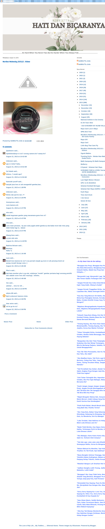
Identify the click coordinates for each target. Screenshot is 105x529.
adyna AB (9, 293)
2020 (81, 81)
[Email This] (37, 141)
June (83, 207)
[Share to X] (40, 141)
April (83, 213)
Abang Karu (10, 235)
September (85, 114)
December (85, 105)
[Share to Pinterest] (43, 141)
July (83, 204)
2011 (81, 229)
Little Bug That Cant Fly (89, 145)
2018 (81, 87)
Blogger (93, 525)
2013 (81, 102)
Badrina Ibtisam (12, 245)
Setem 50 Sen (86, 201)
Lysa (8, 258)
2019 (81, 84)
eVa (7, 223)
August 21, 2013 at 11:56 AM (16, 177)
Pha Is (8, 270)
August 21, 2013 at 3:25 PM (16, 198)
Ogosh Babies (86, 153)
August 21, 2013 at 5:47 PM (16, 218)
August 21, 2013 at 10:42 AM (16, 156)
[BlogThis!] (39, 141)
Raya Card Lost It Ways (89, 129)
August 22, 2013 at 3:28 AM (16, 266)
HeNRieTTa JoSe (84, 61)
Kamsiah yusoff (12, 181)
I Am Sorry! (85, 198)
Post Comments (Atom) (43, 328)
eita (7, 212)
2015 (81, 96)
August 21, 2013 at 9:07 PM (16, 231)
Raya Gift (84, 139)
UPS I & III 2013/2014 (88, 183)
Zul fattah (9, 171)
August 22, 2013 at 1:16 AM (16, 253)
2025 (81, 72)
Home (39, 322)
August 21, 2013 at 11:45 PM (16, 241)
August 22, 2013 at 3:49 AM (16, 278)
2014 (81, 99)
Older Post (69, 322)
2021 (81, 78)
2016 (81, 93)
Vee (7, 283)
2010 (81, 232)
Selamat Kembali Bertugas (90, 186)
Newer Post (8, 322)
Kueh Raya (85, 192)
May (83, 210)
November (85, 108)
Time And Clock (86, 195)
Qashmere (10, 151)
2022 (81, 75)
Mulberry (84, 164)
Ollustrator (76, 525)
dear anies (10, 303)
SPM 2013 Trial (86, 132)
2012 (81, 226)
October (84, 111)
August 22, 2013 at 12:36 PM (16, 289)
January (84, 222)
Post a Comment (11, 314)
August (84, 117)
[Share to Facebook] (41, 141)
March (83, 216)
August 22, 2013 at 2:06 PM (16, 299)
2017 (81, 90)
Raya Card (84, 142)
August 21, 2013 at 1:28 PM (16, 187)
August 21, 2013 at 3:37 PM (16, 208)
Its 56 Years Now (87, 123)
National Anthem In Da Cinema (92, 120)
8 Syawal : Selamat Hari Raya (91, 167)
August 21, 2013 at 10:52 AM (16, 167)
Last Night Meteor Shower (90, 180)
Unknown (9, 161)
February (84, 219)
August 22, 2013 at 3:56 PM (16, 309)
